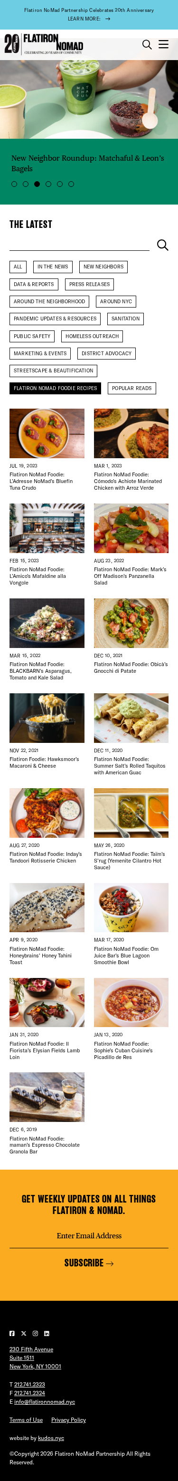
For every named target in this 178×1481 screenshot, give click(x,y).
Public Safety (32, 336)
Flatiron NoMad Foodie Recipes (55, 388)
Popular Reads (131, 388)
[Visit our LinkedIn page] (46, 1333)
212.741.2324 (29, 1393)
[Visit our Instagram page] (36, 1333)
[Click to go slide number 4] (48, 184)
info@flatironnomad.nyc (44, 1401)
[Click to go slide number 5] (60, 184)
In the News (52, 267)
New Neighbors (103, 267)
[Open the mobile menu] (164, 44)
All (18, 267)
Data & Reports (34, 284)
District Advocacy (106, 353)
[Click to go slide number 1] (14, 184)
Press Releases (89, 284)
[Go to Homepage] (42, 45)
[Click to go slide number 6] (71, 184)
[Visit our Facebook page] (12, 1333)
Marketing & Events (40, 353)
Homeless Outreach (92, 336)
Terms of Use (26, 1419)
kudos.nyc (51, 1437)
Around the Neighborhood (49, 301)
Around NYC (116, 301)
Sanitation (126, 319)
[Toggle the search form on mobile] (147, 45)
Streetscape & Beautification (53, 371)
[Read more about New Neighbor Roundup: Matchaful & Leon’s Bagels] (89, 88)
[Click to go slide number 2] (25, 184)
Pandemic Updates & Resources (55, 319)
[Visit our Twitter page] (24, 1333)
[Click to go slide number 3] (37, 184)
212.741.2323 (29, 1384)
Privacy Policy (68, 1419)
